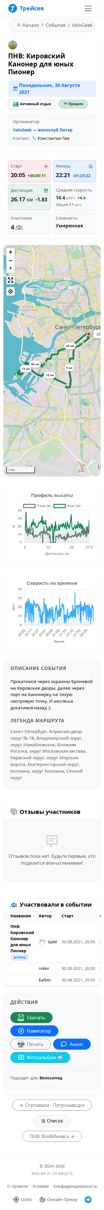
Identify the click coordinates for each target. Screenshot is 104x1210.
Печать (35, 1044)
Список (54, 1121)
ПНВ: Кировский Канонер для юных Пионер (22, 938)
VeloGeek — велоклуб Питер (43, 130)
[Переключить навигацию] (88, 8)
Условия (40, 1186)
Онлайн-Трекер (62, 1199)
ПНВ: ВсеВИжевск (49, 1136)
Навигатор (39, 1031)
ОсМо (26, 1199)
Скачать (36, 1017)
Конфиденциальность (75, 1186)
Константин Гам (53, 138)
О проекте (17, 1186)
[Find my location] (10, 291)
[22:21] (88, 334)
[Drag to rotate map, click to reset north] (10, 269)
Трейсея (32, 8)
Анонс (76, 1044)
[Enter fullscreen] (10, 280)
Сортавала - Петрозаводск (54, 1105)
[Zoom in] (10, 252)
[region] (52, 360)
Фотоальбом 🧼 (45, 1057)
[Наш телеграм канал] (88, 1199)
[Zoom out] (10, 260)
